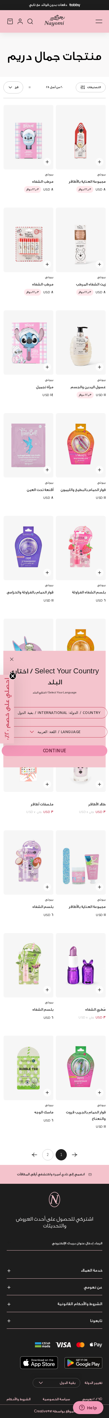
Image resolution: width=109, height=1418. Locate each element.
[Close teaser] (12, 676)
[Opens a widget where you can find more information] (88, 1408)
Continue (54, 750)
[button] (7, 709)
